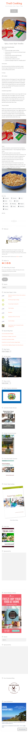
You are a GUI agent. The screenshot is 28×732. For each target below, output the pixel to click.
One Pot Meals (11, 320)
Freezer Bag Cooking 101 (13, 303)
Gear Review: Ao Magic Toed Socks (9, 336)
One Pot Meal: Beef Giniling (7, 333)
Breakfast (10, 312)
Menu (14, 11)
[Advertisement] (14, 566)
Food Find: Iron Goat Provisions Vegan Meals (11, 342)
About (17, 256)
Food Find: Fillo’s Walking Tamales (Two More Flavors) (12, 345)
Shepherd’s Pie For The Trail (14, 316)
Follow (5, 279)
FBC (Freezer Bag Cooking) (13, 299)
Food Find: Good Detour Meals (8, 339)
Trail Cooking (14, 3)
